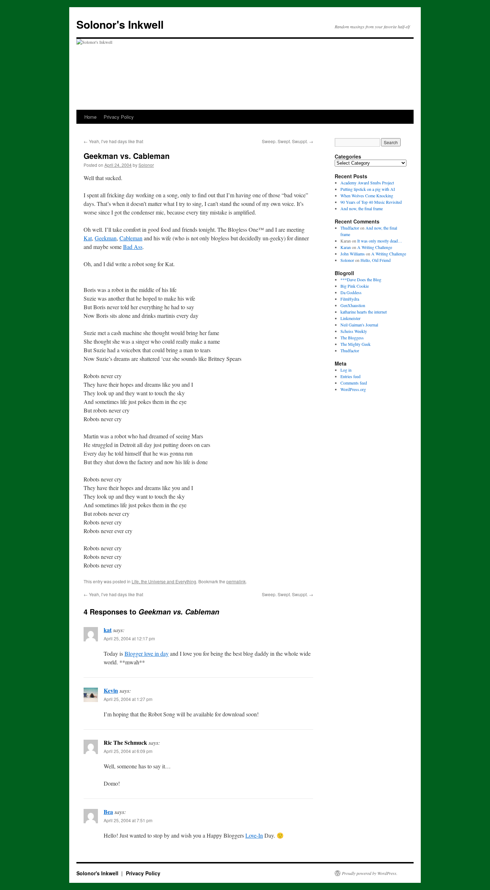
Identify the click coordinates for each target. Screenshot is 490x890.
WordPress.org (353, 389)
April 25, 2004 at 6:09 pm (128, 751)
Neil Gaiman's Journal (359, 325)
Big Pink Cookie (354, 286)
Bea (108, 811)
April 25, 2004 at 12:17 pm (129, 638)
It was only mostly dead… (379, 241)
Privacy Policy (119, 116)
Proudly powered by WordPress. (369, 873)
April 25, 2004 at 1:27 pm (128, 699)
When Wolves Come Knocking (366, 195)
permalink (236, 581)
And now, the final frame (361, 208)
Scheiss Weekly (353, 331)
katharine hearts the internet (363, 312)
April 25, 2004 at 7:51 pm (128, 820)
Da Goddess (351, 292)
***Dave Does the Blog (360, 279)
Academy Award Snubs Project (367, 182)
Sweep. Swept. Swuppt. (287, 141)
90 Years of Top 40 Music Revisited (371, 202)
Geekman (106, 238)
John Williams (352, 253)
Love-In (254, 835)
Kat (88, 238)
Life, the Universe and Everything (164, 581)
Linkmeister (350, 318)
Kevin (111, 690)
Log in (346, 370)
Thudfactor (349, 228)
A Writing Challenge (374, 247)
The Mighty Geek (355, 344)
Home (90, 116)
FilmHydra (349, 299)
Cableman (130, 238)
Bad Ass (132, 246)
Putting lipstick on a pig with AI (367, 189)
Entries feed (350, 376)
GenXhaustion (352, 305)
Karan (345, 247)
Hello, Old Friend (376, 260)
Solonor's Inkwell (120, 24)
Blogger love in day (146, 653)
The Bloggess (352, 337)
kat (108, 630)
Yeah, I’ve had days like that (113, 141)
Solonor (146, 165)
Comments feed (353, 383)
